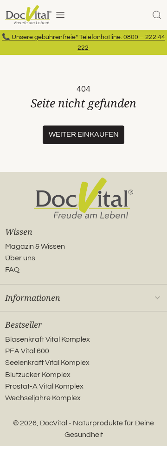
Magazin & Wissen (35, 246)
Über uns (20, 258)
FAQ (12, 269)
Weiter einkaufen (84, 134)
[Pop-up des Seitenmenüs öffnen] (60, 15)
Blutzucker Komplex (38, 374)
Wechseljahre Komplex (43, 398)
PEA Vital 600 (27, 351)
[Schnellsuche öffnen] (157, 15)
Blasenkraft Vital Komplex (47, 339)
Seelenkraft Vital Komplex (47, 362)
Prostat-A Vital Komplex (44, 386)
